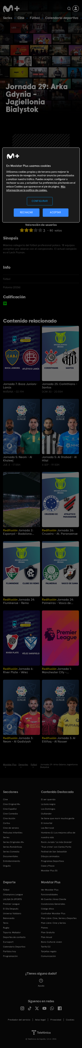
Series (7, 18)
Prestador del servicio (19, 1019)
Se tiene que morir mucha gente (57, 818)
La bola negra (48, 804)
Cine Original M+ (11, 804)
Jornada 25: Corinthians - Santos (59, 385)
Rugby (6, 927)
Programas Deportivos (52, 861)
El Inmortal (46, 823)
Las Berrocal (47, 828)
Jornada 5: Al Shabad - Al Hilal (59, 458)
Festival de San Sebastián (54, 851)
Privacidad (55, 1019)
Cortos (6, 823)
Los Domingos (48, 809)
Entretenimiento (11, 861)
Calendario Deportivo (14, 946)
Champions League (13, 894)
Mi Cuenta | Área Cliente (53, 899)
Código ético (47, 908)
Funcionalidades (49, 894)
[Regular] (31, 230)
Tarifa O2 (46, 946)
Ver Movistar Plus (49, 889)
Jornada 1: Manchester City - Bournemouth (57, 670)
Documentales (10, 856)
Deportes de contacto (14, 937)
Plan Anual (46, 937)
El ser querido (48, 799)
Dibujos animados (50, 856)
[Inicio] (11, 8)
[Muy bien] (40, 230)
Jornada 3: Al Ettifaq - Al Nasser (58, 739)
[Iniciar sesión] (75, 9)
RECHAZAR (26, 212)
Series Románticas (12, 847)
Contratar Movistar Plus (53, 913)
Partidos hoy (9, 951)
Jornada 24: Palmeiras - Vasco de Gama (58, 601)
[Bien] (36, 230)
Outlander (46, 813)
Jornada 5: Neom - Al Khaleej (17, 458)
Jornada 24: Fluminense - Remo (19, 601)
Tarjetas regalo (48, 951)
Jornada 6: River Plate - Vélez (18, 670)
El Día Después (10, 908)
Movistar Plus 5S (49, 870)
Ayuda (41, 985)
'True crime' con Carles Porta (56, 847)
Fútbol (35, 18)
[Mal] (26, 230)
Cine (21, 18)
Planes (44, 927)
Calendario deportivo (61, 18)
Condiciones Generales (53, 904)
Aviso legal (40, 1019)
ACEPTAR (55, 212)
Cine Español (10, 809)
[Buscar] (69, 8)
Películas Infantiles (12, 832)
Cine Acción (9, 818)
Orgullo (7, 866)
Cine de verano (11, 828)
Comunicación (48, 956)
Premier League (11, 904)
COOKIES (70, 1019)
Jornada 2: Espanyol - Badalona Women (18, 531)
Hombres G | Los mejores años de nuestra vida (58, 835)
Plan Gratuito (48, 932)
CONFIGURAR (40, 201)
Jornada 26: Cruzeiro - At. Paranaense (60, 531)
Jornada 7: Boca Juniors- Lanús (20, 385)
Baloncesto (8, 918)
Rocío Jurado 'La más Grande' (56, 842)
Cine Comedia (10, 813)
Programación (10, 956)
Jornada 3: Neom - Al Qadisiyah (18, 739)
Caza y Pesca (47, 866)
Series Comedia (11, 851)
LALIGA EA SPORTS (12, 899)
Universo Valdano (12, 913)
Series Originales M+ (13, 842)
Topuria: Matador (12, 932)
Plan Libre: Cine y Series (53, 923)
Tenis (5, 923)
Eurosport (8, 942)
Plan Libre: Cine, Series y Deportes (58, 918)
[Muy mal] (22, 230)
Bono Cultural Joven (51, 942)
